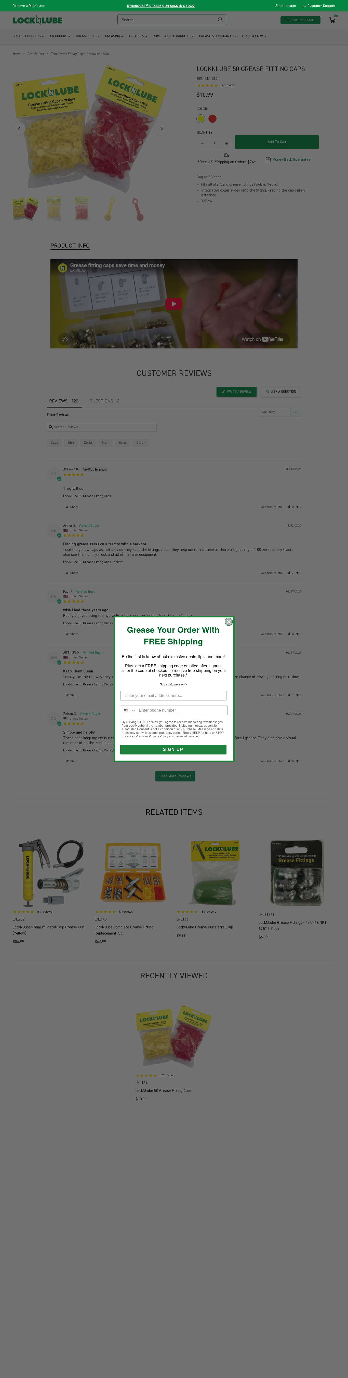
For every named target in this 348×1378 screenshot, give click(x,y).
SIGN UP (173, 749)
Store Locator (285, 6)
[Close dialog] (229, 622)
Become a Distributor (29, 6)
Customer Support (321, 6)
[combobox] (128, 710)
